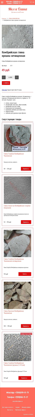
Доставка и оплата (7, 407)
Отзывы (19, 90)
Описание (4, 90)
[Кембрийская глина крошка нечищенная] (17, 48)
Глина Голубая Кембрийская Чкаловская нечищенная (14, 260)
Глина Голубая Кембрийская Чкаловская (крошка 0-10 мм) (14, 364)
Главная (4, 18)
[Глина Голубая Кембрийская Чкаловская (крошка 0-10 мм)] (17, 347)
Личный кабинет (26, 407)
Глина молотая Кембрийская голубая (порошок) (17, 207)
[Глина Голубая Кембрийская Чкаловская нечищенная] (17, 243)
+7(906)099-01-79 (17, 1)
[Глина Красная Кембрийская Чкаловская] (17, 295)
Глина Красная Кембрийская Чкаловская (14, 312)
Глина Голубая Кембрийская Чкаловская (14, 155)
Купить (25, 274)
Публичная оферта (20, 410)
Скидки (17, 407)
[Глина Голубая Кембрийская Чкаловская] (17, 138)
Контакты (10, 410)
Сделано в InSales (28, 414)
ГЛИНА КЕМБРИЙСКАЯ (14, 18)
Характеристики (12, 90)
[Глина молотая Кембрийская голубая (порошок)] (17, 190)
